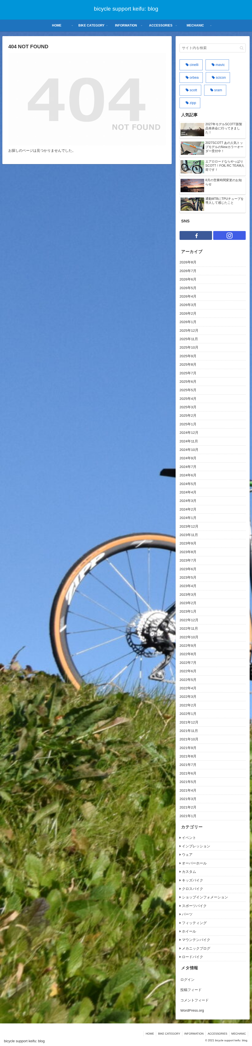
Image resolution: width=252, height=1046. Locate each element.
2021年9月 (188, 748)
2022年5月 (188, 680)
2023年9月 (188, 543)
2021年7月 (188, 765)
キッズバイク (192, 880)
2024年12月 (189, 433)
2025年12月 (189, 331)
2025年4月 (188, 399)
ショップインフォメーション (205, 897)
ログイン (187, 980)
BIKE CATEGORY (169, 1033)
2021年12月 (189, 722)
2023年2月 (188, 603)
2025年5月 (188, 390)
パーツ (187, 914)
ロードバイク (192, 957)
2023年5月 (188, 577)
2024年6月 (188, 475)
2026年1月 (188, 322)
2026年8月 (188, 262)
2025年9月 (188, 356)
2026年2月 (188, 313)
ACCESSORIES (217, 1033)
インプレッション (196, 846)
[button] (241, 48)
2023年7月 (188, 560)
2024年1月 (188, 518)
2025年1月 (188, 424)
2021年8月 (188, 756)
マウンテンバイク (196, 940)
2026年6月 (188, 279)
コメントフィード (194, 1000)
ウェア (187, 855)
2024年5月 (188, 484)
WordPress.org (192, 1010)
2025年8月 (188, 364)
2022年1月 (188, 714)
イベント (189, 838)
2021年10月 (189, 739)
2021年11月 (189, 731)
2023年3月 (188, 595)
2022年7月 (188, 663)
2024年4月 (188, 492)
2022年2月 (188, 705)
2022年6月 (188, 671)
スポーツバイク (194, 906)
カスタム (189, 872)
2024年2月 (188, 509)
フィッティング (194, 923)
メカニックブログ (196, 948)
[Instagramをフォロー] (229, 235)
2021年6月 (188, 773)
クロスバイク (192, 889)
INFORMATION (194, 1033)
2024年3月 (188, 501)
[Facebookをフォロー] (196, 235)
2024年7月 (188, 467)
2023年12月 (189, 526)
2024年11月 (189, 441)
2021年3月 (188, 799)
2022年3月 (188, 697)
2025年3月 (188, 407)
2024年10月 (189, 450)
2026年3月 (188, 305)
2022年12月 (189, 620)
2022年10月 (189, 637)
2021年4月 (188, 790)
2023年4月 (188, 586)
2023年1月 (188, 611)
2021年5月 (188, 782)
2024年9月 (188, 458)
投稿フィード (191, 990)
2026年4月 (188, 296)
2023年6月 (188, 569)
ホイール (189, 931)
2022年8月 (188, 654)
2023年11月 (189, 535)
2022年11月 (189, 628)
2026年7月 (188, 271)
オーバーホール (194, 863)
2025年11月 (189, 339)
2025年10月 (189, 347)
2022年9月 (188, 646)
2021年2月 (188, 807)
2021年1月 (188, 816)
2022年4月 (188, 688)
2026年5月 (188, 288)
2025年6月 (188, 382)
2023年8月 (188, 552)
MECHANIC (238, 1033)
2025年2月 (188, 415)
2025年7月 (188, 373)
